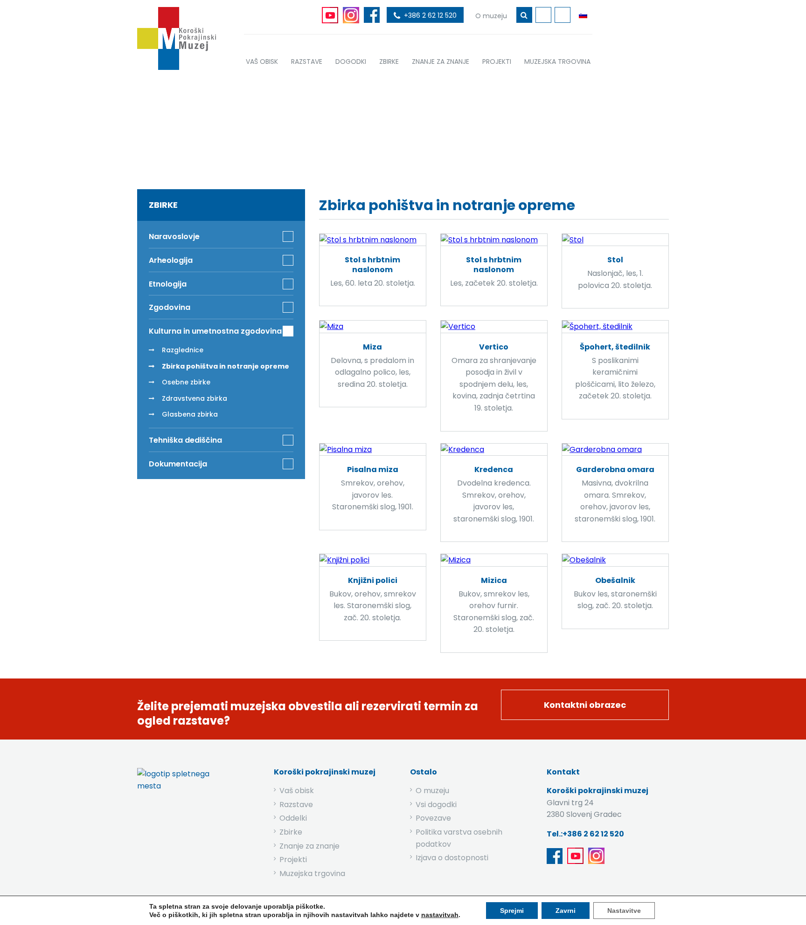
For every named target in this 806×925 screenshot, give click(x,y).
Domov (234, 127)
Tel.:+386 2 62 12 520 (585, 834)
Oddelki (293, 818)
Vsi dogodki (436, 804)
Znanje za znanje (309, 846)
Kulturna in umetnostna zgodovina (366, 127)
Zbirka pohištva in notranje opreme (225, 366)
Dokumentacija (178, 464)
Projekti (293, 859)
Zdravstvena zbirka (194, 398)
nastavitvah (440, 914)
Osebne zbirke (186, 382)
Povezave (433, 818)
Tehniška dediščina (185, 440)
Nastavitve (624, 910)
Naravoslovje (174, 236)
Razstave (296, 804)
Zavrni (566, 910)
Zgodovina (169, 307)
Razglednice (182, 350)
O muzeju (432, 790)
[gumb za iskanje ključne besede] (524, 15)
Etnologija (168, 284)
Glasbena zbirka (190, 414)
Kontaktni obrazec (585, 705)
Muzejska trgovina (312, 873)
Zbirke (275, 127)
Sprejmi (512, 910)
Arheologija (171, 260)
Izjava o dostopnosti (452, 857)
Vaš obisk (296, 790)
